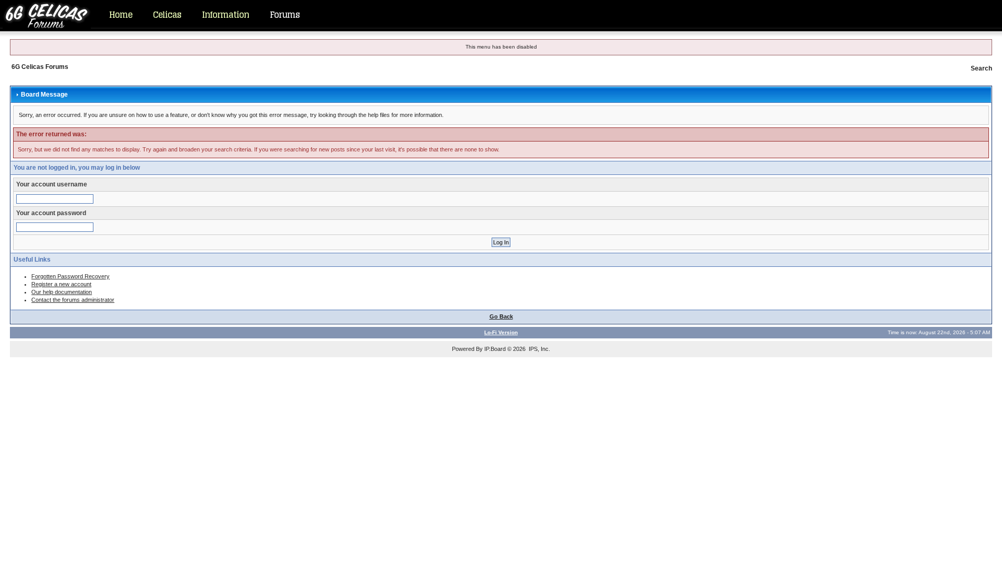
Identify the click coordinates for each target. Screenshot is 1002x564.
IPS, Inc (538, 349)
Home (120, 14)
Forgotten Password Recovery (70, 276)
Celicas (167, 14)
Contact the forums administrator (72, 300)
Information (225, 14)
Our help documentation (61, 292)
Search (981, 68)
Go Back (501, 316)
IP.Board (495, 349)
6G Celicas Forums (39, 66)
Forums (285, 14)
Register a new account (61, 284)
